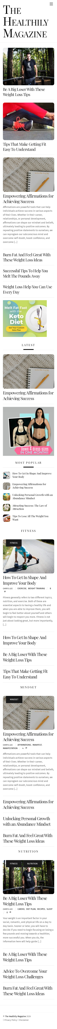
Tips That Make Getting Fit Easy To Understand (24, 146)
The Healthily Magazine (15, 1016)
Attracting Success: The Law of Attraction (29, 507)
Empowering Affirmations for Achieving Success (28, 198)
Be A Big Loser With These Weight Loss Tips (24, 91)
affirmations (24, 745)
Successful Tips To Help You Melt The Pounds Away (25, 273)
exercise (22, 588)
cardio (21, 909)
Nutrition (32, 863)
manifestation (10, 748)
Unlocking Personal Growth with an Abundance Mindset (32, 496)
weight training (36, 588)
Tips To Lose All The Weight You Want (30, 517)
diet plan (31, 909)
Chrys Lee (8, 588)
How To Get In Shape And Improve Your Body (32, 475)
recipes (41, 909)
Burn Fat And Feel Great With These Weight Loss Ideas (27, 257)
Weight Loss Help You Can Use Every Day (27, 289)
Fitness (14, 543)
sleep (49, 909)
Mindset (14, 699)
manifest (37, 745)
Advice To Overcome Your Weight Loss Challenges (25, 973)
